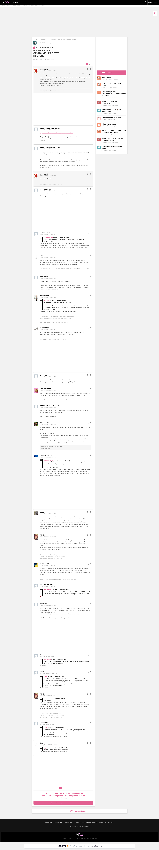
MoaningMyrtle (45, 189)
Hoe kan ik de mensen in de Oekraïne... (63, 39)
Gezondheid (106, 126)
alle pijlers (50, 43)
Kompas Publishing (96, 846)
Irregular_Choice (46, 455)
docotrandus (45, 295)
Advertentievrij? (75, 826)
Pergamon (44, 276)
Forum (15, 2)
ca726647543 (45, 233)
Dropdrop (43, 375)
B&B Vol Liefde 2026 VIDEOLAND (109, 102)
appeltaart (44, 69)
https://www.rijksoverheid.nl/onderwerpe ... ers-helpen (56, 133)
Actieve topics (16, 6)
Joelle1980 (44, 603)
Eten (104, 87)
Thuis (104, 119)
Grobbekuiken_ (45, 564)
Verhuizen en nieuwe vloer (111, 118)
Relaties (105, 113)
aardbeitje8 (44, 327)
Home (35, 39)
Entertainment (107, 105)
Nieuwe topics (5, 6)
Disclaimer (86, 826)
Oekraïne (44, 39)
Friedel (42, 535)
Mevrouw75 (44, 423)
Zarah (42, 255)
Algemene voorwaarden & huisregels (34, 6)
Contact (76, 822)
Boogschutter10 (48, 460)
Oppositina (44, 722)
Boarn (42, 512)
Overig (105, 79)
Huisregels (68, 822)
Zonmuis (43, 655)
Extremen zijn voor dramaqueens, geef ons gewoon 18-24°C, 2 (113, 93)
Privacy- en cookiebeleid (89, 822)
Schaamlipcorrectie (108, 124)
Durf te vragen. (106, 77)
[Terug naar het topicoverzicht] (35, 44)
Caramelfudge (45, 388)
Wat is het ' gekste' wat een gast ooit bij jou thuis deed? (113, 131)
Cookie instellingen (105, 822)
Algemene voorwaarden (54, 822)
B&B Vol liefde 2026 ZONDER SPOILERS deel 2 (112, 139)
